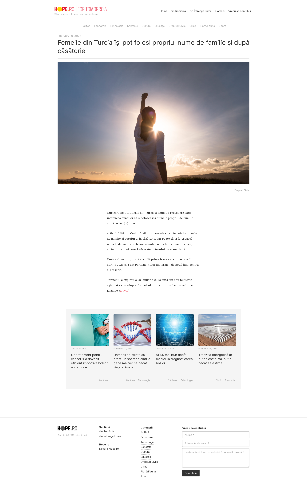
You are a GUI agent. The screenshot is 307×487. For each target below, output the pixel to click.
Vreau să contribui (239, 11)
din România (178, 11)
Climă (192, 25)
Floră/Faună (207, 25)
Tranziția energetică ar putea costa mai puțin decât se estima (215, 359)
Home (163, 11)
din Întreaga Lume (201, 11)
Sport (222, 25)
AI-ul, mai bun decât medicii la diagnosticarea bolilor (174, 359)
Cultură (146, 25)
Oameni (219, 11)
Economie (100, 25)
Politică (86, 25)
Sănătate (132, 25)
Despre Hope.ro (109, 448)
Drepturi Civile (177, 25)
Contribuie (191, 473)
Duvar (124, 290)
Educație (159, 25)
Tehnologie (116, 25)
